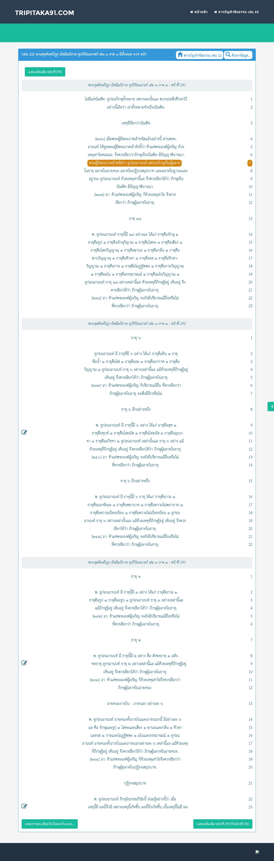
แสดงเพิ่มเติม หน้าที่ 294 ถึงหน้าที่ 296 (223, 824)
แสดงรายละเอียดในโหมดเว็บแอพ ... (49, 824)
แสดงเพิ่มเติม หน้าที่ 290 (45, 72)
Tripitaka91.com (44, 13)
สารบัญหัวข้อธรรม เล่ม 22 (238, 12)
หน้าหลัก (200, 12)
